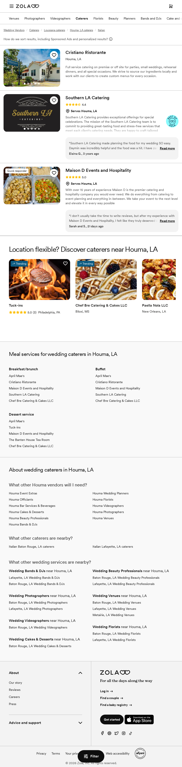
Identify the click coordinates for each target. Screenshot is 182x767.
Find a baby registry (114, 705)
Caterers (82, 18)
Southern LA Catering (24, 394)
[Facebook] (102, 734)
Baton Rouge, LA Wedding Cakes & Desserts (40, 646)
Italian (101, 30)
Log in (104, 691)
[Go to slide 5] (39, 83)
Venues (14, 18)
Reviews (14, 690)
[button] (54, 55)
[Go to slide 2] (28, 83)
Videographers (60, 18)
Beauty (113, 18)
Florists (98, 18)
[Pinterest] (109, 734)
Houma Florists (103, 499)
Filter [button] (94, 756)
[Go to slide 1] (24, 83)
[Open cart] (171, 6)
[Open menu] (11, 6)
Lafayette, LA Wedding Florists (114, 640)
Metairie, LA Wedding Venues (113, 615)
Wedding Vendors (14, 30)
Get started (112, 719)
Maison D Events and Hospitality (31, 388)
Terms (55, 753)
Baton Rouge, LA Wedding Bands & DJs (37, 584)
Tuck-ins (14, 427)
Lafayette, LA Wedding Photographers (36, 608)
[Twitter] (116, 734)
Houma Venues (103, 518)
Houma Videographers (108, 505)
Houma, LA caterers (81, 30)
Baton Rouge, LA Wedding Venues (117, 602)
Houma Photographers (108, 512)
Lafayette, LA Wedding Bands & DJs (34, 577)
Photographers (34, 18)
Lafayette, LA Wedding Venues (114, 608)
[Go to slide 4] (35, 83)
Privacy (41, 753)
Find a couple (109, 698)
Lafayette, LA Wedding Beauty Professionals (123, 584)
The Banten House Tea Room (29, 440)
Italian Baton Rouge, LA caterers (31, 546)
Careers (14, 697)
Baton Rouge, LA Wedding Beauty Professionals (126, 577)
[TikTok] (131, 734)
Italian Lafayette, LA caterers (113, 546)
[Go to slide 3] (32, 83)
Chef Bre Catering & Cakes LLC (31, 400)
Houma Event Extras (23, 493)
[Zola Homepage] (27, 6)
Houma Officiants (21, 499)
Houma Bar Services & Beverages (32, 505)
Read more (167, 148)
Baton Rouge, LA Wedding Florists (116, 633)
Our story (15, 682)
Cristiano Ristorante (22, 382)
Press (12, 704)
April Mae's (16, 376)
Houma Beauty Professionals (28, 518)
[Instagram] (123, 734)
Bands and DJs (151, 18)
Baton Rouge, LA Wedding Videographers (38, 627)
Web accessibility (117, 753)
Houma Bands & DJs (23, 524)
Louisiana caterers (54, 30)
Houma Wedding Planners (111, 493)
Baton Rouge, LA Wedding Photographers (38, 602)
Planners (129, 18)
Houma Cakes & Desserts (26, 512)
